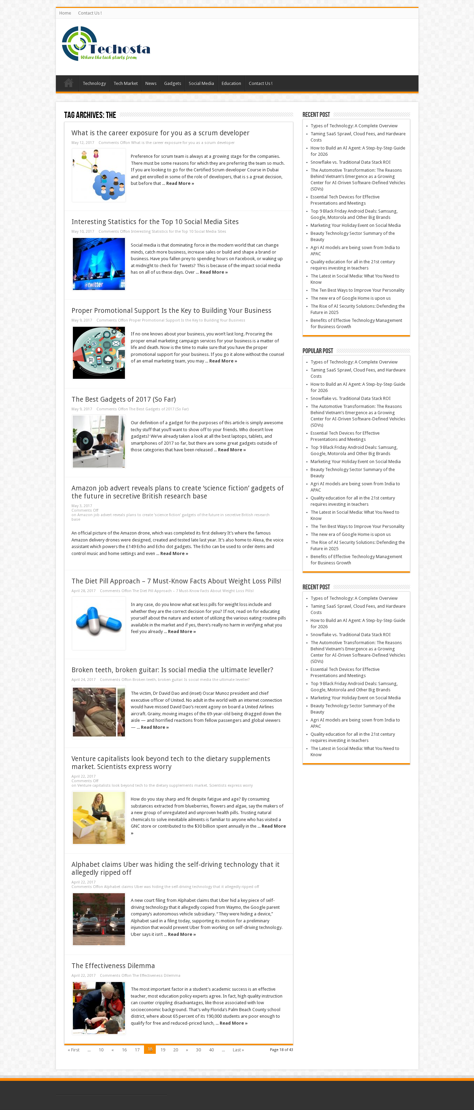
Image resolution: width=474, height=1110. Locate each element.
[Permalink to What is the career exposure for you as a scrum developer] (99, 175)
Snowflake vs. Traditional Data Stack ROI (351, 162)
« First (73, 1049)
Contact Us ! (90, 13)
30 (198, 1049)
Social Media (201, 83)
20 (175, 1049)
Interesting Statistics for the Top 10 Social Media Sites (155, 222)
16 (124, 1049)
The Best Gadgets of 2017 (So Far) (123, 399)
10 (101, 1049)
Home (65, 13)
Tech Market (125, 83)
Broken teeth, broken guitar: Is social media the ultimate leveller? (172, 670)
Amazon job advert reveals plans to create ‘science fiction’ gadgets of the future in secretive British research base (177, 492)
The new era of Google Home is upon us (351, 298)
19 (162, 1049)
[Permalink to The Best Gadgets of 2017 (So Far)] (99, 442)
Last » (238, 1049)
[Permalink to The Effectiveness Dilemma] (99, 1008)
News (150, 83)
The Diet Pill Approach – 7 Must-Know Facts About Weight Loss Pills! (176, 581)
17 (137, 1049)
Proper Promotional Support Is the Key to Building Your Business (171, 311)
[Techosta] (106, 58)
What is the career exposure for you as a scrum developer (160, 133)
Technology (94, 83)
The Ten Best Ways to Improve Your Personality (357, 290)
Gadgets (172, 83)
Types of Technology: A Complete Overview (354, 125)
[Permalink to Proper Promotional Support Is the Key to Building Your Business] (99, 353)
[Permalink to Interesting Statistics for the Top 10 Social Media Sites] (99, 264)
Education (231, 83)
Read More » (180, 183)
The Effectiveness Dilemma (113, 966)
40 (211, 1049)
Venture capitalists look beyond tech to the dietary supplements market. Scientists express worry (170, 763)
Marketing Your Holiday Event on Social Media (356, 225)
